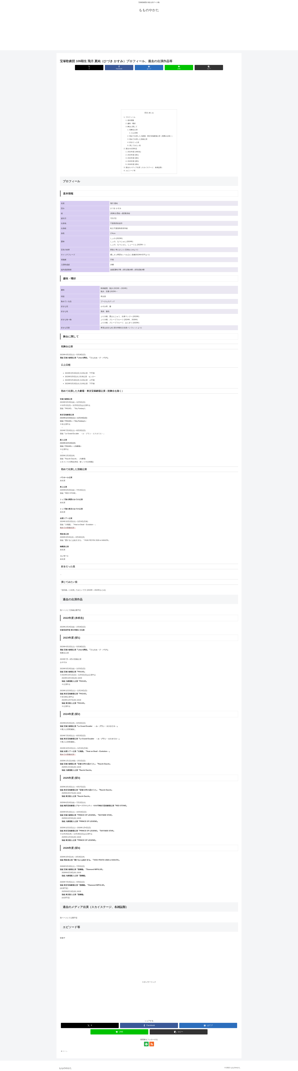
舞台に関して (132, 127)
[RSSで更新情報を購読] (151, 1044)
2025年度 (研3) (133, 161)
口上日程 (134, 133)
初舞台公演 (133, 130)
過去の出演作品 (131, 148)
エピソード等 (130, 170)
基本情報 (130, 120)
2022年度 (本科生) (134, 152)
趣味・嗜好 (131, 123)
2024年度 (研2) (133, 158)
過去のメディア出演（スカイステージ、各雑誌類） (144, 167)
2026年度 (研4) (133, 164)
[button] (209, 67)
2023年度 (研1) (133, 155)
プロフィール (130, 117)
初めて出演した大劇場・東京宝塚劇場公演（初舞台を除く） (151, 136)
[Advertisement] (149, 34)
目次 (146, 113)
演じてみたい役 (135, 145)
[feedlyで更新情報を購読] (146, 1044)
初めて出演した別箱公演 (138, 139)
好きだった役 (134, 142)
